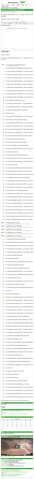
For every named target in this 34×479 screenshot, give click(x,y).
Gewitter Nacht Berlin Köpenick (8, 456)
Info (26, 5)
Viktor (2, 461)
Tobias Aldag (4, 466)
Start (3, 5)
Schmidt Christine (5, 465)
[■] (6, 64)
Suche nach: (4, 404)
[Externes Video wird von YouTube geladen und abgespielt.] (17, 447)
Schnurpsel (13, 2)
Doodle (13, 5)
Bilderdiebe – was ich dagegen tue (9, 476)
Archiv (2, 433)
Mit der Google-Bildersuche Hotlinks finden (11, 475)
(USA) (18, 5)
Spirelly (3, 462)
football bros (4, 460)
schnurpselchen (4, 463)
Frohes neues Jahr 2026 (14, 411)
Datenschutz (5, 6)
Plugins (8, 5)
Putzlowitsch (4, 412)
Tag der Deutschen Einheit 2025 (18, 413)
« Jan (2, 429)
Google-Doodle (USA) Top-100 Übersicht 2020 (11, 471)
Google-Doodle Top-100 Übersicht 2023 (10, 470)
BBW (22, 5)
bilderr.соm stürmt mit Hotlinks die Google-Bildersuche (13, 474)
